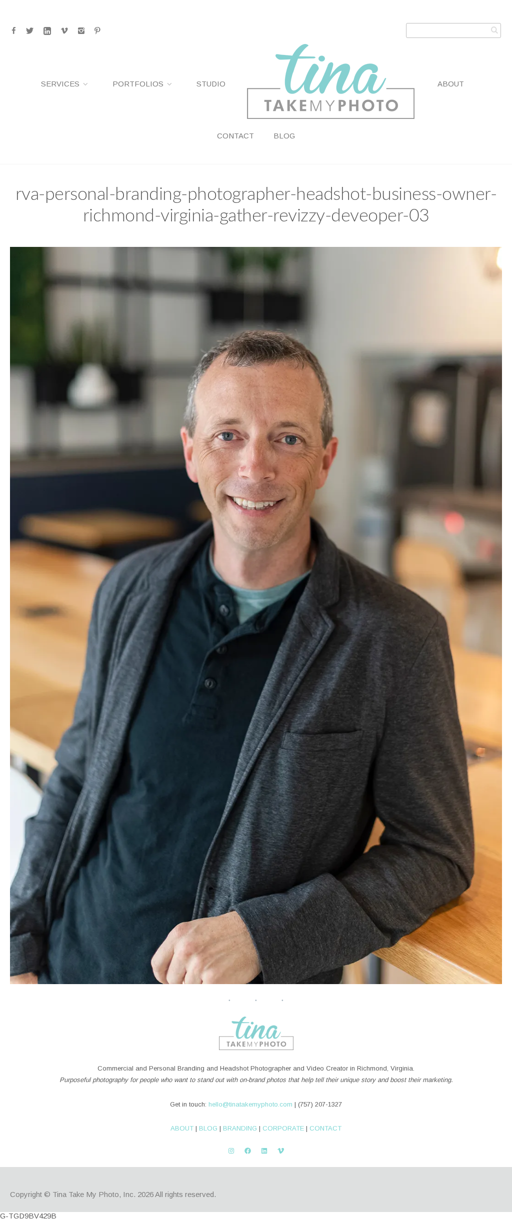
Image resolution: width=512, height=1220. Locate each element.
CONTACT (326, 1128)
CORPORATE (283, 1128)
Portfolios (138, 83)
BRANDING (240, 1128)
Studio (211, 83)
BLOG (208, 1128)
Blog (284, 135)
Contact (235, 135)
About (451, 83)
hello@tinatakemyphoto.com (250, 1104)
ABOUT (182, 1128)
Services (60, 83)
